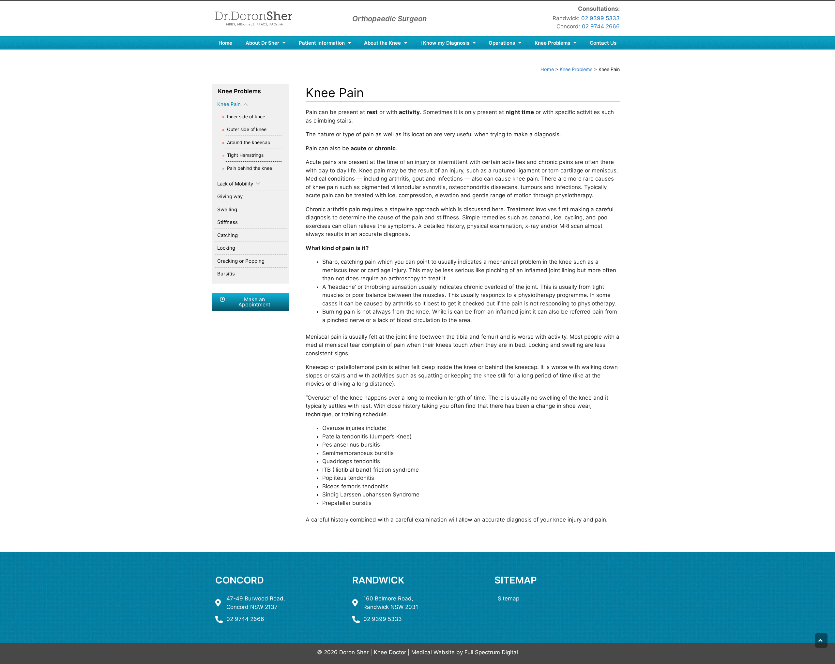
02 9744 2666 (601, 26)
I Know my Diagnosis (444, 43)
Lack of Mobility (235, 184)
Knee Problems (552, 43)
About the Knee (382, 43)
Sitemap (515, 580)
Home (225, 43)
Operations (502, 43)
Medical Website (433, 652)
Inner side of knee (246, 116)
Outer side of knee (246, 129)
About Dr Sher (262, 43)
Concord (239, 580)
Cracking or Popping (241, 261)
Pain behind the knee (249, 168)
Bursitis (226, 274)
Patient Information (322, 43)
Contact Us (603, 43)
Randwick (378, 580)
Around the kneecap (248, 142)
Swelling (227, 209)
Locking (226, 248)
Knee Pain (229, 104)
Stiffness (227, 222)
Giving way (230, 196)
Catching (227, 235)
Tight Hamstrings (245, 155)
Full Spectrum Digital (491, 652)
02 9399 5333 (600, 18)
